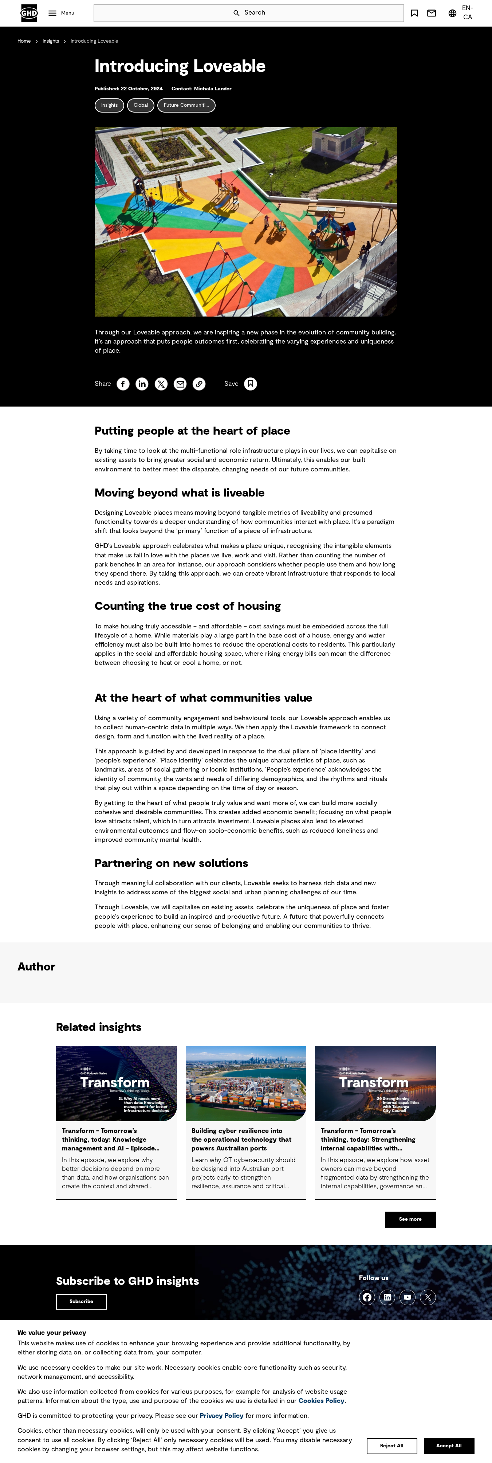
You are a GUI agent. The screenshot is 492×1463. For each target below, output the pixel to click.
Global (141, 105)
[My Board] (414, 13)
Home (24, 41)
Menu (67, 13)
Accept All (449, 1445)
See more (410, 1219)
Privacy (222, 1416)
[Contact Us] (431, 13)
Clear (377, 13)
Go (395, 13)
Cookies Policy (322, 1401)
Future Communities (187, 105)
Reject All (392, 1445)
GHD (29, 13)
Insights (51, 41)
